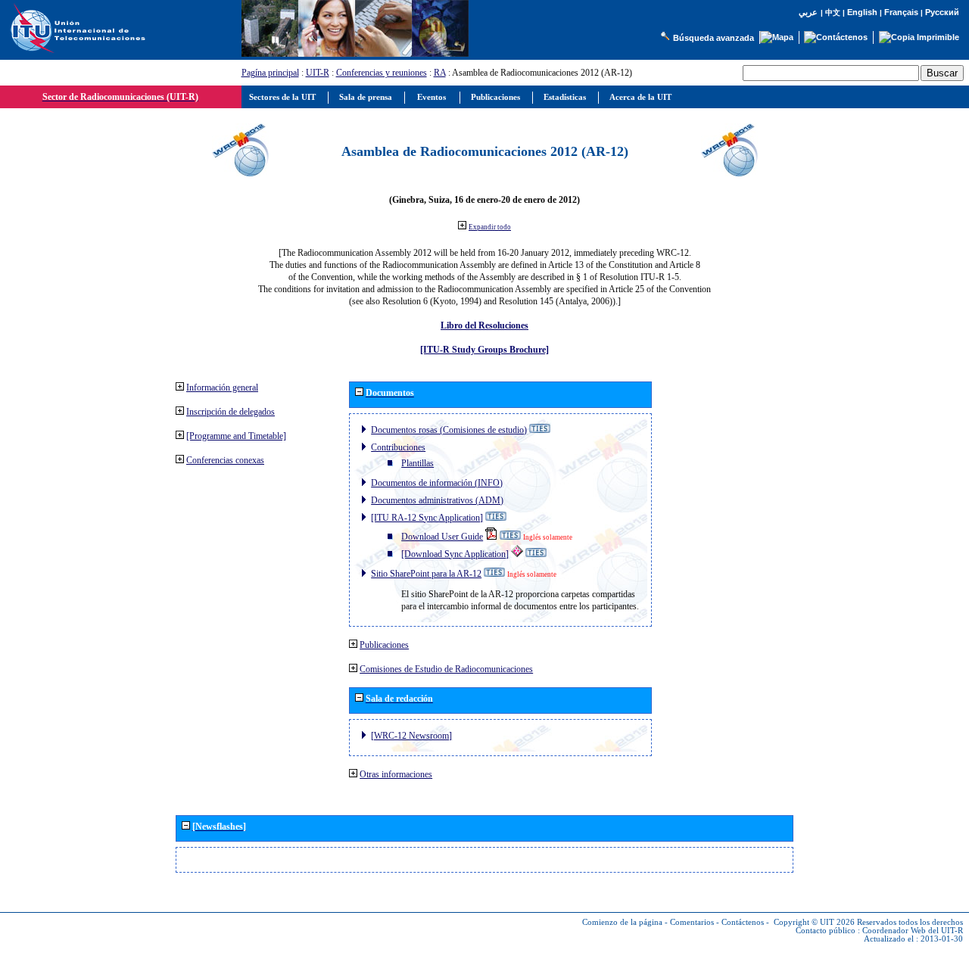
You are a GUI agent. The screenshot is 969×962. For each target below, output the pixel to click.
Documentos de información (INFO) (437, 483)
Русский (942, 12)
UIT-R (317, 72)
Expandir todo (490, 227)
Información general (222, 387)
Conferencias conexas (225, 460)
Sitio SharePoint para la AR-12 (426, 573)
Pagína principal (270, 72)
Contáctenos (742, 922)
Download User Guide (442, 536)
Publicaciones (384, 645)
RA (440, 72)
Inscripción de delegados (230, 411)
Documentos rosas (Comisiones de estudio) (449, 430)
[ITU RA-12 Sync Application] (427, 517)
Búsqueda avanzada (713, 37)
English (862, 12)
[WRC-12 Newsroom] (411, 735)
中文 (832, 12)
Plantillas (417, 463)
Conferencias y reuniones (381, 72)
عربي (808, 12)
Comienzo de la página (622, 922)
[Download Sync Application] (455, 554)
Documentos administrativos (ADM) (437, 500)
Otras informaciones (396, 774)
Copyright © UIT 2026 (814, 922)
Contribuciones (398, 447)
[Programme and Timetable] (236, 436)
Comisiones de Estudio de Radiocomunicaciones (446, 669)
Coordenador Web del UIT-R (912, 930)
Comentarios (692, 922)
